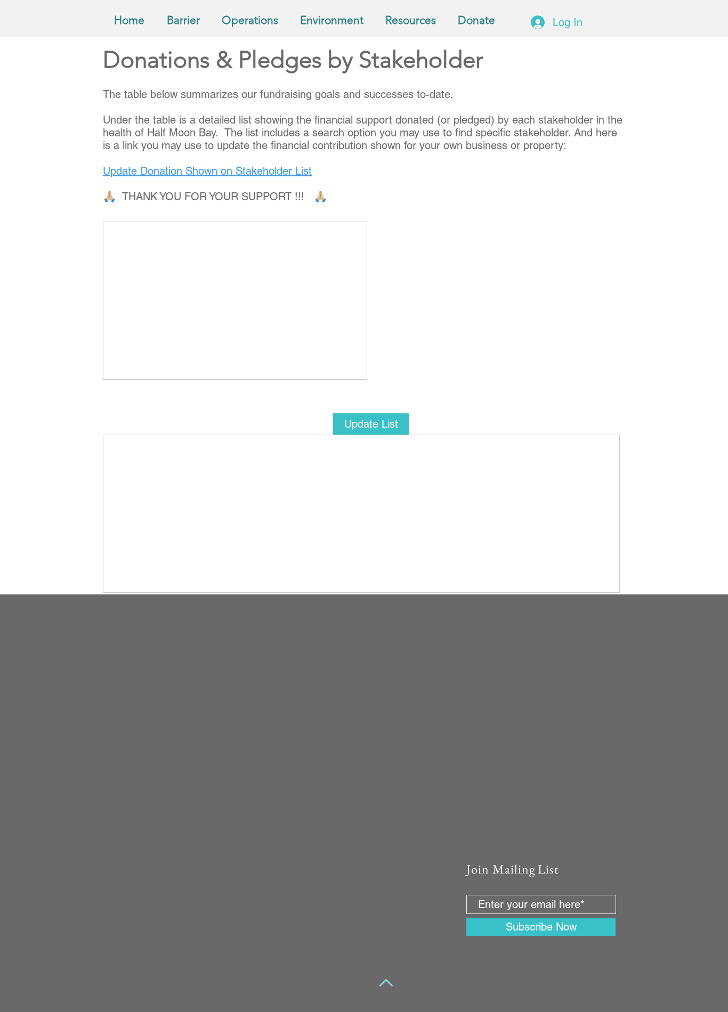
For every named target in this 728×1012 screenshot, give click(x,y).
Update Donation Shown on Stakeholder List (207, 171)
